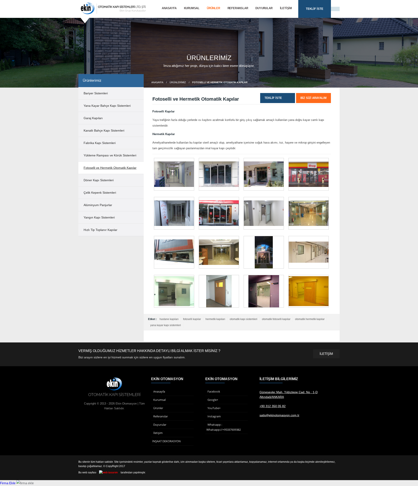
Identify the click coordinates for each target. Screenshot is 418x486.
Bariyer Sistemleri (96, 93)
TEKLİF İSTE (314, 8)
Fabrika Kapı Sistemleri (100, 143)
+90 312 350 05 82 (273, 406)
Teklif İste (273, 98)
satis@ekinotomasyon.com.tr (279, 415)
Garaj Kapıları (93, 118)
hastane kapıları (169, 319)
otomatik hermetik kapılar (310, 319)
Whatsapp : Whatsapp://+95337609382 (223, 427)
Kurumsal (191, 8)
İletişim (286, 8)
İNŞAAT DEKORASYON (166, 441)
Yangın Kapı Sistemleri (99, 217)
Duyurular (263, 8)
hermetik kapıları (215, 319)
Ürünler (213, 8)
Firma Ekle (7, 483)
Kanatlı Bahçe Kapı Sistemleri (104, 130)
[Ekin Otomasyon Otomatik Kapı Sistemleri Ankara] (113, 13)
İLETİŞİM (326, 354)
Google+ (212, 400)
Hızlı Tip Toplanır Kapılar (100, 230)
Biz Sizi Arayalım (313, 98)
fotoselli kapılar (192, 319)
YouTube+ (214, 408)
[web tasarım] (108, 472)
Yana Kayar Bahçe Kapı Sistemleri (107, 105)
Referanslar (238, 8)
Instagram (214, 416)
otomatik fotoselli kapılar (276, 319)
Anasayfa (169, 8)
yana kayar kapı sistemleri (165, 325)
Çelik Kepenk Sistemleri (100, 192)
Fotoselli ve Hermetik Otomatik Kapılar (110, 167)
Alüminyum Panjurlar (98, 205)
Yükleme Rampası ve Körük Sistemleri (110, 155)
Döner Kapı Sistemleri (99, 180)
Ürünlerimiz (178, 82)
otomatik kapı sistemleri (243, 319)
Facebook (213, 391)
